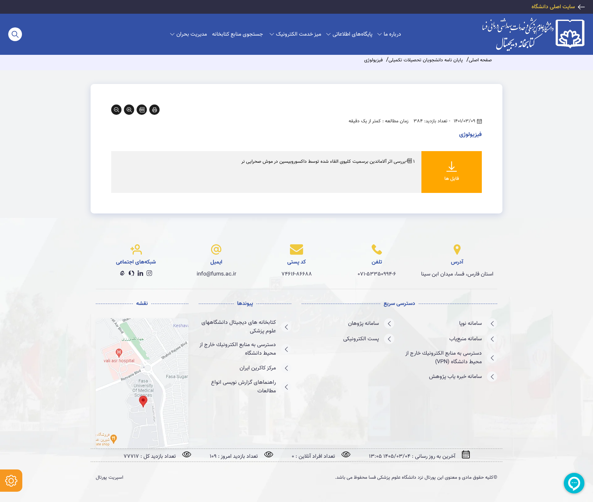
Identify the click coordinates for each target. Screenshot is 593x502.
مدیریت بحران (191, 34)
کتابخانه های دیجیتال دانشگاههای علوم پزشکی (238, 326)
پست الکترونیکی (361, 339)
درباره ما (392, 34)
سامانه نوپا (470, 323)
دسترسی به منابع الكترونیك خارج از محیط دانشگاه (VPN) (443, 357)
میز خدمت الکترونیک (298, 34)
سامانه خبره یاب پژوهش (455, 376)
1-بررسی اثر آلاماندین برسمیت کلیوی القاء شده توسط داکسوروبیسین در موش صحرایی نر (328, 162)
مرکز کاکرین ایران (258, 368)
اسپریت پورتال (109, 477)
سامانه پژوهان (363, 323)
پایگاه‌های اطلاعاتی (352, 34)
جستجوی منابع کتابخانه (237, 34)
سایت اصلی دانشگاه (553, 7)
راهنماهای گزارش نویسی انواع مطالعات (243, 386)
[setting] (11, 480)
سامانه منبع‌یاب (465, 339)
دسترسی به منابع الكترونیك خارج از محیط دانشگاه (237, 349)
